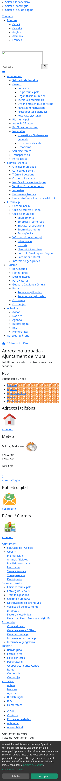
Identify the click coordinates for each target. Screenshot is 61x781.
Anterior (7, 480)
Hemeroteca (14, 705)
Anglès (16, 32)
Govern (11, 551)
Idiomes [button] (12, 20)
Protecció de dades (19, 719)
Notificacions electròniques (24, 603)
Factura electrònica (19, 614)
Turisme (7, 646)
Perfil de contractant (20, 563)
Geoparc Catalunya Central (23, 665)
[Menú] (3, 72)
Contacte (7, 16)
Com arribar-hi (16, 626)
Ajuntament (9, 544)
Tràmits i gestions (18, 595)
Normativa (13, 567)
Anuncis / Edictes (17, 559)
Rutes (10, 669)
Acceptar (44, 776)
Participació (14, 579)
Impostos (13, 610)
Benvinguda (14, 650)
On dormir (13, 673)
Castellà (17, 28)
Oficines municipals (19, 587)
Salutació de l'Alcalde (20, 548)
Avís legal (13, 723)
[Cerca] (45, 66)
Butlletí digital (15, 697)
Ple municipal (15, 555)
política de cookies (33, 764)
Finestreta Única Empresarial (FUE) (28, 618)
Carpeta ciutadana (18, 599)
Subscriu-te (9, 509)
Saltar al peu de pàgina (19, 10)
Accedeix (7, 429)
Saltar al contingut (16, 6)
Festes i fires (14, 654)
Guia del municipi (17, 634)
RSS (9, 701)
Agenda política (16, 393)
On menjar (13, 677)
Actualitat (8, 681)
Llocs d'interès (16, 658)
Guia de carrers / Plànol (21, 630)
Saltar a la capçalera (17, 2)
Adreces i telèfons (20, 343)
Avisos (11, 397)
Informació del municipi (21, 638)
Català (16, 24)
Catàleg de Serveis (18, 591)
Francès (17, 40)
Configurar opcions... (13, 769)
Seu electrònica (16, 571)
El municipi (8, 622)
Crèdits (11, 711)
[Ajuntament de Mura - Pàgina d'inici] (22, 57)
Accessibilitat (15, 727)
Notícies (12, 385)
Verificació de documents (22, 606)
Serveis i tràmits (12, 583)
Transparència (16, 575)
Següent (17, 480)
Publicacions (15, 401)
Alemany (17, 36)
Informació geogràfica (21, 642)
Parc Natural (15, 661)
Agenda (12, 389)
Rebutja (16, 776)
